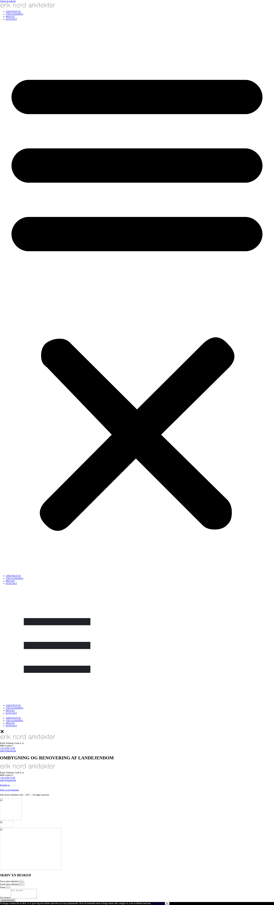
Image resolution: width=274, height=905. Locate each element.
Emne (3, 887)
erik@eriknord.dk (8, 780)
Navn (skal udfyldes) (9, 881)
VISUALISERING (14, 14)
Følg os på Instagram (9, 790)
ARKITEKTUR (13, 11)
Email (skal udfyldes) (10, 884)
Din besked (5, 897)
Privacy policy (158, 903)
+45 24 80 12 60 (7, 777)
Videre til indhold (8, 1)
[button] (137, 297)
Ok (167, 903)
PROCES (10, 16)
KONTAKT (11, 19)
